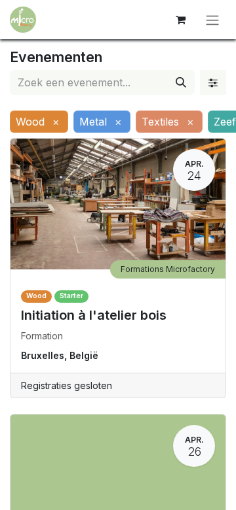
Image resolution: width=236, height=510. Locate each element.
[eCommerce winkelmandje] (180, 20)
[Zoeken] (181, 82)
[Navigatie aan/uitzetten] (212, 19)
